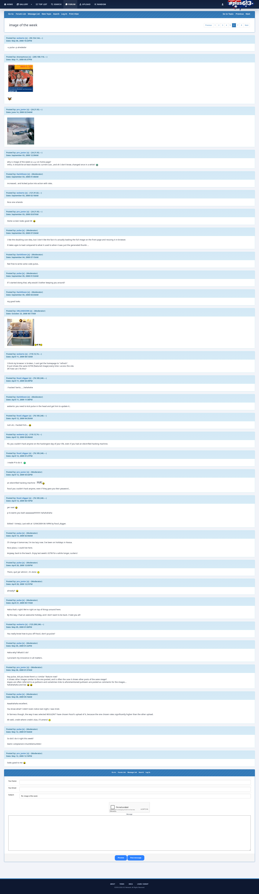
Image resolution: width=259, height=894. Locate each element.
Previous (240, 14)
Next (248, 14)
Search (56, 14)
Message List (34, 14)
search (57, 4)
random (101, 4)
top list (42, 4)
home (9, 4)
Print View (74, 14)
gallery (23, 4)
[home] (240, 3)
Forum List (21, 14)
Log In (64, 14)
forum (72, 4)
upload (86, 4)
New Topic (46, 14)
